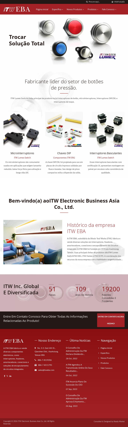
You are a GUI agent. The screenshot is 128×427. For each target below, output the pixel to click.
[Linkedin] (10, 376)
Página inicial (42, 9)
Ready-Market (119, 421)
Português (119, 2)
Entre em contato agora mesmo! (111, 320)
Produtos (92, 9)
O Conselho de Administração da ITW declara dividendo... (76, 350)
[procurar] (87, 2)
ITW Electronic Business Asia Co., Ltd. (32, 421)
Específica (57, 9)
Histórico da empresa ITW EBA (91, 228)
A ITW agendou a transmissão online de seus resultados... (79, 367)
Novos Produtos (75, 9)
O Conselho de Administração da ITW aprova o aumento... (76, 398)
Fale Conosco (108, 9)
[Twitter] (7, 376)
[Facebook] (4, 376)
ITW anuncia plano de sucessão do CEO (76, 383)
